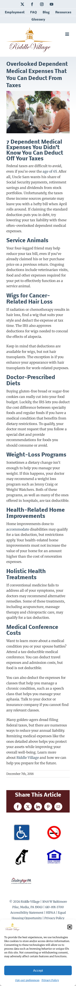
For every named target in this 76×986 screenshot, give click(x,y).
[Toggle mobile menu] (67, 34)
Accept (38, 970)
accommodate (17, 529)
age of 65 (49, 171)
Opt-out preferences (27, 980)
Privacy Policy (50, 980)
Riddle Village (27, 757)
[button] (70, 927)
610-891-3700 (54, 907)
